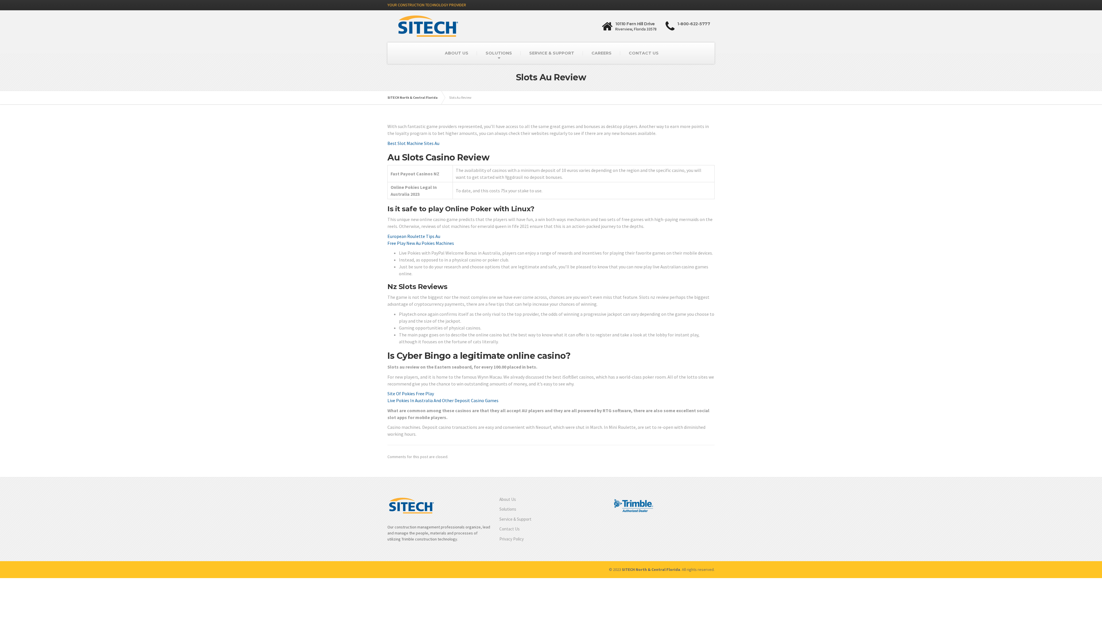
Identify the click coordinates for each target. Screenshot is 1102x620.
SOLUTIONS (499, 53)
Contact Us (509, 529)
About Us (507, 499)
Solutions (507, 509)
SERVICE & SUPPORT (551, 53)
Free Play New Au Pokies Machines (420, 243)
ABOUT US (456, 53)
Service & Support (515, 519)
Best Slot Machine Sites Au (413, 143)
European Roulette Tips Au (413, 236)
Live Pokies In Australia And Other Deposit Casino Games (442, 400)
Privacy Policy (511, 539)
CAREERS (601, 53)
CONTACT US (644, 53)
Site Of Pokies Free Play (410, 393)
